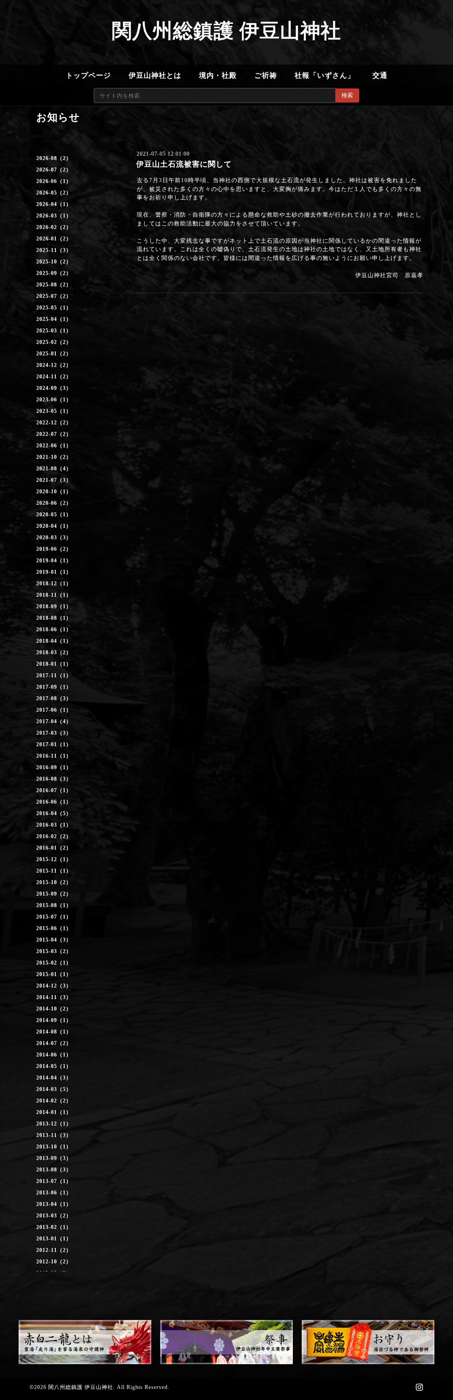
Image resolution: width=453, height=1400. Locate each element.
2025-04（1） (54, 319)
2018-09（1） (54, 606)
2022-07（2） (54, 434)
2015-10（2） (54, 882)
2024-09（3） (54, 388)
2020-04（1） (54, 526)
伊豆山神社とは (155, 75)
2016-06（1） (54, 802)
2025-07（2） (54, 296)
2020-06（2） (54, 503)
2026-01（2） (54, 239)
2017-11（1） (54, 675)
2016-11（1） (54, 756)
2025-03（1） (54, 331)
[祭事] (226, 1342)
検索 (347, 95)
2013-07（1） (54, 1181)
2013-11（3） (54, 1135)
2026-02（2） (54, 227)
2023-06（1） (54, 400)
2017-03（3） (54, 733)
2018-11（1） (54, 595)
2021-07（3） (54, 480)
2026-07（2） (54, 170)
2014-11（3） (54, 997)
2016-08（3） (54, 779)
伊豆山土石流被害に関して (184, 164)
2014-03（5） (54, 1089)
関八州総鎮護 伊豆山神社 (226, 31)
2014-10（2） (54, 1009)
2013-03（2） (54, 1216)
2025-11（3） (54, 250)
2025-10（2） (54, 262)
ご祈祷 (265, 75)
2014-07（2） (54, 1043)
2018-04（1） (54, 641)
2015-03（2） (54, 951)
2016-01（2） (54, 848)
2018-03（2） (54, 652)
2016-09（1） (54, 767)
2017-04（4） (54, 721)
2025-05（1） (54, 308)
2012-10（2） (54, 1262)
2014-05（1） (54, 1066)
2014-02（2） (54, 1101)
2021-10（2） (54, 457)
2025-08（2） (54, 285)
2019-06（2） (54, 549)
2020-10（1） (54, 491)
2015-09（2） (54, 894)
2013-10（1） (54, 1147)
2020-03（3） (54, 537)
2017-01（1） (54, 744)
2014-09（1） (54, 1020)
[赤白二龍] (85, 1342)
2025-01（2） (54, 354)
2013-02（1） (54, 1227)
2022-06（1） (54, 446)
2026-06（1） (54, 181)
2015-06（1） (54, 928)
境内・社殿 (218, 75)
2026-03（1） (54, 216)
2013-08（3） (54, 1170)
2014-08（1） (54, 1032)
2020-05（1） (54, 514)
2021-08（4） (54, 468)
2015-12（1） (54, 859)
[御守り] (368, 1342)
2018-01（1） (54, 664)
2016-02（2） (54, 836)
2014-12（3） (54, 986)
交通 (380, 75)
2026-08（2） (54, 158)
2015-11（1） (54, 871)
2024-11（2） (54, 377)
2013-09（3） (54, 1158)
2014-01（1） (54, 1112)
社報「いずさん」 (325, 75)
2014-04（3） (54, 1078)
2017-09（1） (54, 687)
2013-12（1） (54, 1124)
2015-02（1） (54, 963)
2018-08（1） (54, 618)
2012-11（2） (54, 1250)
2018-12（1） (54, 583)
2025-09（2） (54, 273)
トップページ (88, 75)
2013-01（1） (54, 1239)
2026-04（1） (54, 204)
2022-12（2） (54, 423)
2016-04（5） (54, 813)
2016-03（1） (54, 825)
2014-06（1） (54, 1055)
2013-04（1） (54, 1204)
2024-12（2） (54, 365)
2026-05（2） (54, 193)
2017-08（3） (54, 698)
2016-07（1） (54, 790)
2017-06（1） (54, 710)
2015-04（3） (54, 940)
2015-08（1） (54, 905)
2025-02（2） (54, 342)
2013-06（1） (54, 1193)
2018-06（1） (54, 629)
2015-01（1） (54, 974)
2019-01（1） (54, 572)
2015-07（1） (54, 917)
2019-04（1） (54, 560)
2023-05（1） (54, 411)
